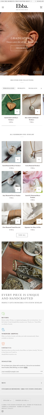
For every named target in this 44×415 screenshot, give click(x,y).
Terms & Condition (9, 406)
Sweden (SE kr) (21, 400)
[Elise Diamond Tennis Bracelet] (11, 214)
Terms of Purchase (34, 405)
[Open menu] (5, 7)
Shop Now (22, 266)
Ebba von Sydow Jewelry (12, 405)
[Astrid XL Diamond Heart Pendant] (32, 182)
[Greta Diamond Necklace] (32, 152)
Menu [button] (4, 383)
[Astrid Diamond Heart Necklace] (11, 152)
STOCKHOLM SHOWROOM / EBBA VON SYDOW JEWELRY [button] (21, 389)
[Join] (40, 371)
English (6, 400)
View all (22, 235)
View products (22, 48)
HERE (26, 367)
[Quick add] (17, 159)
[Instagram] (2, 411)
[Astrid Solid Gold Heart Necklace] (11, 104)
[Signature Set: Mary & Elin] (32, 214)
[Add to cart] (17, 111)
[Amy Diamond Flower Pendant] (11, 182)
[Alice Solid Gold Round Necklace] (31, 104)
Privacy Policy (7, 408)
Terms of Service (23, 406)
